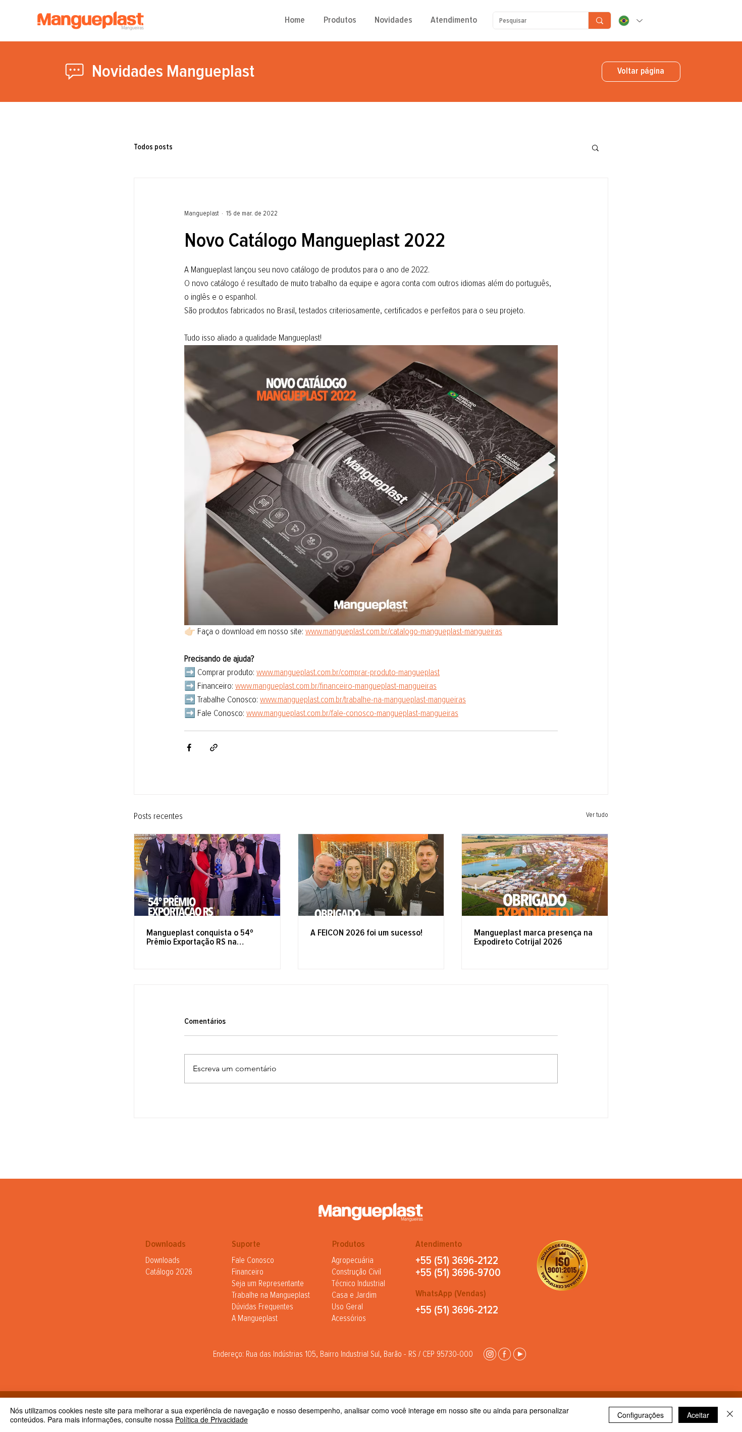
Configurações (640, 1415)
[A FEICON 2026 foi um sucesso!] (371, 875)
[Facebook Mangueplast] (504, 1354)
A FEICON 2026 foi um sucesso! (366, 933)
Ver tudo (597, 814)
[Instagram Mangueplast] (490, 1354)
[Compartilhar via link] (214, 747)
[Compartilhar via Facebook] (189, 747)
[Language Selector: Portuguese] (630, 21)
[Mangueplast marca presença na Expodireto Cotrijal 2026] (535, 875)
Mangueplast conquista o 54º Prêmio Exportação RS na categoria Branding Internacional (206, 937)
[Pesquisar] (599, 20)
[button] (339, 23)
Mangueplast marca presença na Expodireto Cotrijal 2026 (533, 937)
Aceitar (698, 1415)
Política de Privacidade (211, 1419)
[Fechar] (730, 1415)
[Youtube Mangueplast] (519, 1354)
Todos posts (153, 147)
